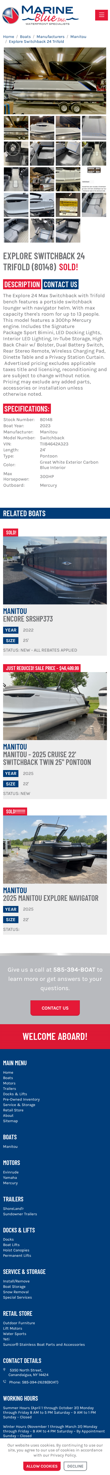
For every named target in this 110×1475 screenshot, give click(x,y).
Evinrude (11, 1172)
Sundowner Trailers (20, 1214)
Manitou (28, 614)
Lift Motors (12, 1328)
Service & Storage (19, 1104)
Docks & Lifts (15, 1094)
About (8, 1115)
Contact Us (55, 1008)
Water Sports (14, 1333)
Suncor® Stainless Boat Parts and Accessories (44, 1344)
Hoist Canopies (16, 1250)
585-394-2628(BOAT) (40, 1382)
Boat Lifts (11, 1244)
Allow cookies (42, 1466)
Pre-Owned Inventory (21, 1099)
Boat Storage (14, 1286)
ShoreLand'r (13, 1208)
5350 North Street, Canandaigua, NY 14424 (28, 1372)
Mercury (10, 1183)
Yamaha (10, 1177)
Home (8, 1072)
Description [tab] (22, 284)
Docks (8, 1239)
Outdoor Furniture (19, 1323)
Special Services (17, 1297)
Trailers (9, 1088)
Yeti (6, 1339)
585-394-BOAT (74, 969)
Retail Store (13, 1110)
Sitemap (10, 1121)
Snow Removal (16, 1292)
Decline (75, 1466)
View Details (55, 570)
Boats (8, 1077)
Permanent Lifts (17, 1255)
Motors (9, 1083)
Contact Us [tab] (60, 284)
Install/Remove (16, 1281)
